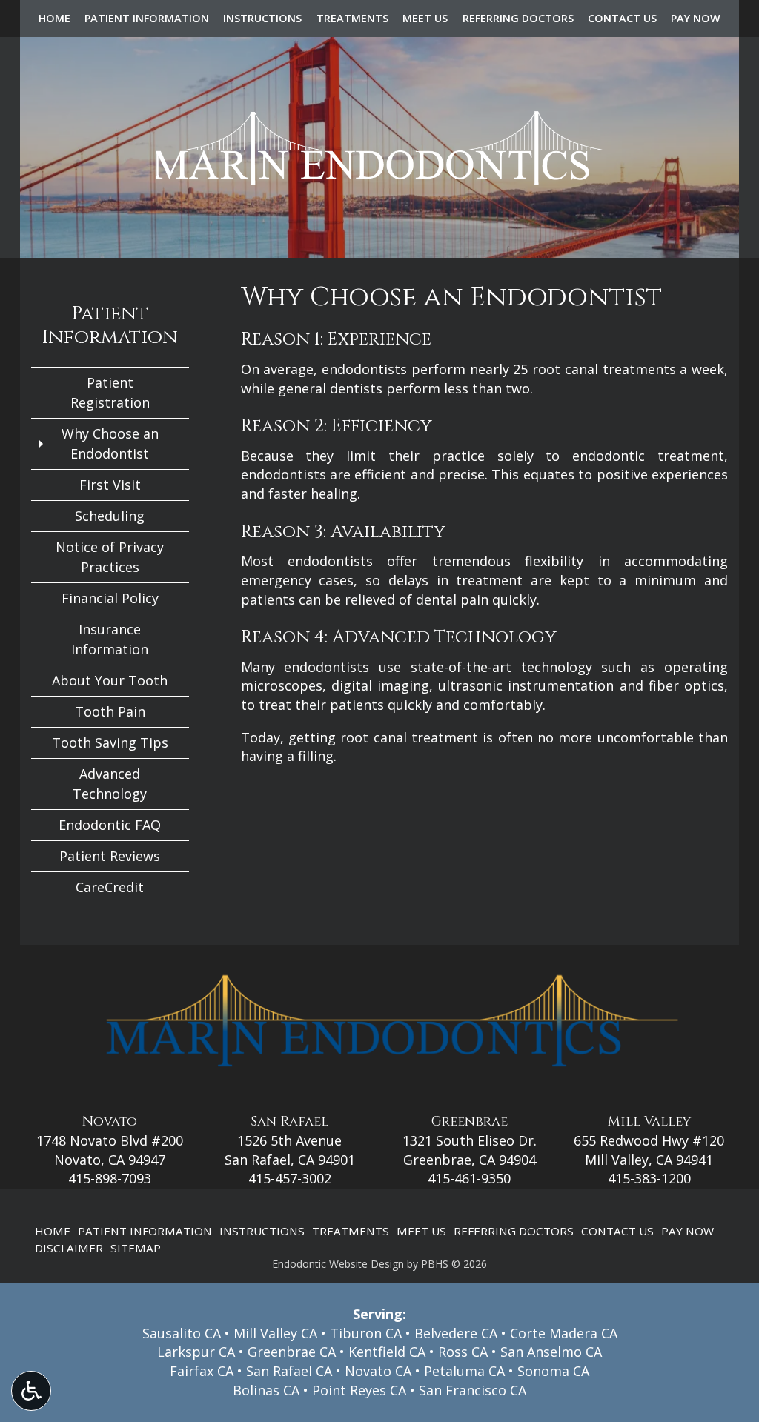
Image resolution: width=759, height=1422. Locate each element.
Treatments (352, 18)
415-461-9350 (469, 1178)
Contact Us (622, 18)
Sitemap (135, 1247)
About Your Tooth (110, 680)
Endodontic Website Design (338, 1264)
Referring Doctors (518, 18)
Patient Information (146, 18)
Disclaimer (69, 1247)
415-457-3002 (289, 1178)
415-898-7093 (109, 1178)
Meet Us (425, 18)
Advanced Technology (110, 784)
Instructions (262, 18)
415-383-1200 (649, 1178)
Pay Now (695, 18)
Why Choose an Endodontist (110, 443)
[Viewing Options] (31, 1391)
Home (54, 18)
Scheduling (110, 516)
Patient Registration (110, 392)
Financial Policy (110, 598)
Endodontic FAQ (110, 825)
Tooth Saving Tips (110, 742)
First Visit (110, 485)
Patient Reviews (109, 856)
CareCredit (110, 887)
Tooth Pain (110, 711)
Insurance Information (109, 639)
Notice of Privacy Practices (110, 557)
